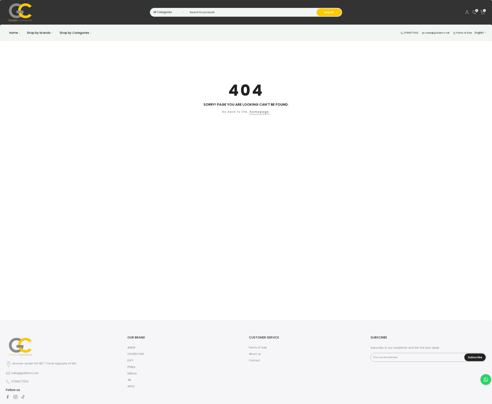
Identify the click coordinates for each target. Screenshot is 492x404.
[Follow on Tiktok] (23, 397)
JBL (129, 380)
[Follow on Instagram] (15, 397)
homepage (259, 112)
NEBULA (132, 373)
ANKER (131, 347)
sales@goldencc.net (437, 32)
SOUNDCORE (135, 354)
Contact (254, 360)
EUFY (130, 360)
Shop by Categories (74, 33)
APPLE (131, 386)
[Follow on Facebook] (8, 397)
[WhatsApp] (485, 379)
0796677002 (410, 32)
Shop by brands (39, 33)
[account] (467, 12)
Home (13, 33)
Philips (131, 367)
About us (255, 354)
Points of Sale (464, 32)
